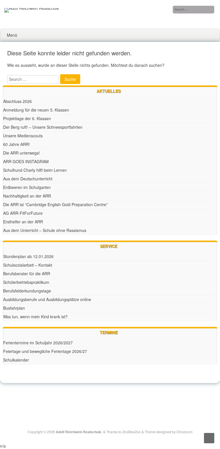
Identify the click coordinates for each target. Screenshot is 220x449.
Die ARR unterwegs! (21, 153)
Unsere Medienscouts (23, 135)
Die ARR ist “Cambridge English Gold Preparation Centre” (55, 204)
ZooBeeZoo (131, 431)
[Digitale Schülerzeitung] (103, 397)
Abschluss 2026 (17, 101)
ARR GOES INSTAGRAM (26, 161)
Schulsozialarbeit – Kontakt (27, 265)
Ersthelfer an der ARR (23, 221)
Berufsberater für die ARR (26, 273)
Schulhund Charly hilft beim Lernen (35, 170)
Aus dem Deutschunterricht (27, 178)
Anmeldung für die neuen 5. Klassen (36, 110)
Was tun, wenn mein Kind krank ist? (35, 316)
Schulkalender (16, 360)
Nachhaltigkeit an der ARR (27, 196)
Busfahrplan (14, 308)
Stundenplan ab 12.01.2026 (28, 256)
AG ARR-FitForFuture (23, 213)
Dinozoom (184, 431)
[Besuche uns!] (110, 397)
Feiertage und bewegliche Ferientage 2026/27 (45, 351)
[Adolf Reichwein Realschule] (31, 8)
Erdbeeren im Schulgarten (27, 187)
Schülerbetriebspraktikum (26, 282)
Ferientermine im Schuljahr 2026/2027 (38, 342)
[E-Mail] (117, 397)
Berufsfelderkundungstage (27, 291)
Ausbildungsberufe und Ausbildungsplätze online (47, 299)
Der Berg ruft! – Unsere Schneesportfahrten (42, 127)
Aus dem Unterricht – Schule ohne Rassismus (44, 230)
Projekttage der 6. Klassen (27, 118)
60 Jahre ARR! (16, 144)
